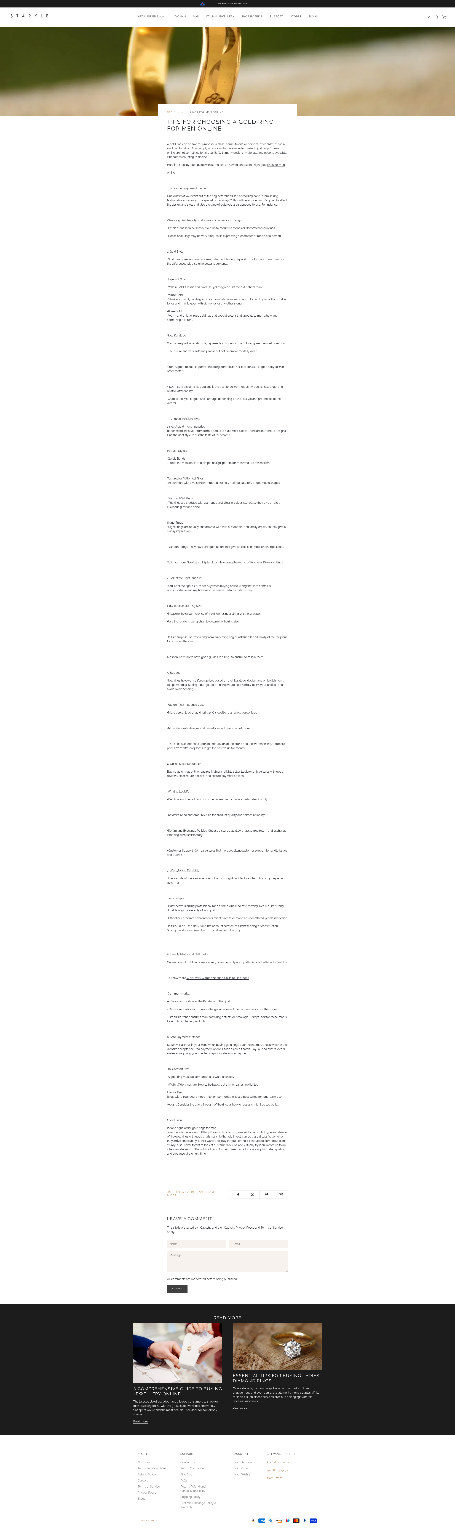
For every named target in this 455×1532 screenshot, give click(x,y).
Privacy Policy (245, 1227)
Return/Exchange (192, 1468)
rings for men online (207, 112)
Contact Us (187, 1462)
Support (276, 16)
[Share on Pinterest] (267, 1195)
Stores (295, 16)
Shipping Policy (190, 1497)
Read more (140, 1421)
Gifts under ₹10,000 (152, 16)
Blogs (313, 16)
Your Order (241, 1468)
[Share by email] (281, 1195)
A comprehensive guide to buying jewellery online (177, 1391)
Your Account (243, 1462)
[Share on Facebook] (238, 1195)
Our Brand (144, 1462)
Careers (143, 1480)
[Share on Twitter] (252, 1195)
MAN (196, 16)
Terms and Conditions (152, 1468)
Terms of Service (272, 1227)
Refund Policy (147, 1474)
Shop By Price (252, 16)
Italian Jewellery (220, 16)
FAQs (183, 1480)
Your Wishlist (242, 1474)
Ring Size (186, 1474)
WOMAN (180, 16)
